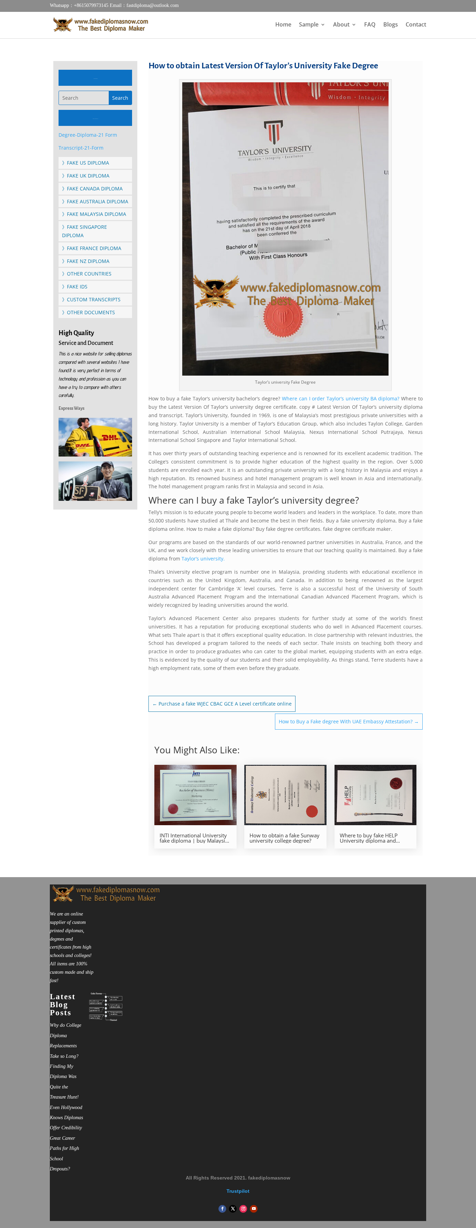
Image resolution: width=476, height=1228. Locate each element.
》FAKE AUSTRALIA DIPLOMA (95, 201)
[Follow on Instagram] (243, 1209)
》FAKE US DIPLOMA (85, 162)
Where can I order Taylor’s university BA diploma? (340, 398)
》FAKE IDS (74, 286)
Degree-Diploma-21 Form (88, 134)
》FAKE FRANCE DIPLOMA (91, 248)
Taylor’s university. (204, 558)
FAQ (370, 25)
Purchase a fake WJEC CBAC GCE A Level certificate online (222, 703)
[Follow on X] (233, 1209)
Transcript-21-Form (81, 147)
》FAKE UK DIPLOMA (85, 175)
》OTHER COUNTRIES (87, 273)
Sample (308, 25)
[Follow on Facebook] (222, 1209)
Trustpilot (238, 1191)
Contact (416, 25)
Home (283, 25)
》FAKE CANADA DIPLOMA (92, 188)
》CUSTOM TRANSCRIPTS (91, 299)
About (341, 25)
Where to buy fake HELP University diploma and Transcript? (369, 838)
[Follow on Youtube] (254, 1209)
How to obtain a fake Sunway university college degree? (284, 838)
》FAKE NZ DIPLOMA (85, 261)
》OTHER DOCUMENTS (88, 312)
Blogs (390, 25)
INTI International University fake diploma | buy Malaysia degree (194, 838)
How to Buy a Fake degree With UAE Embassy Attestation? (349, 721)
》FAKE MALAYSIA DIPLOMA (94, 214)
